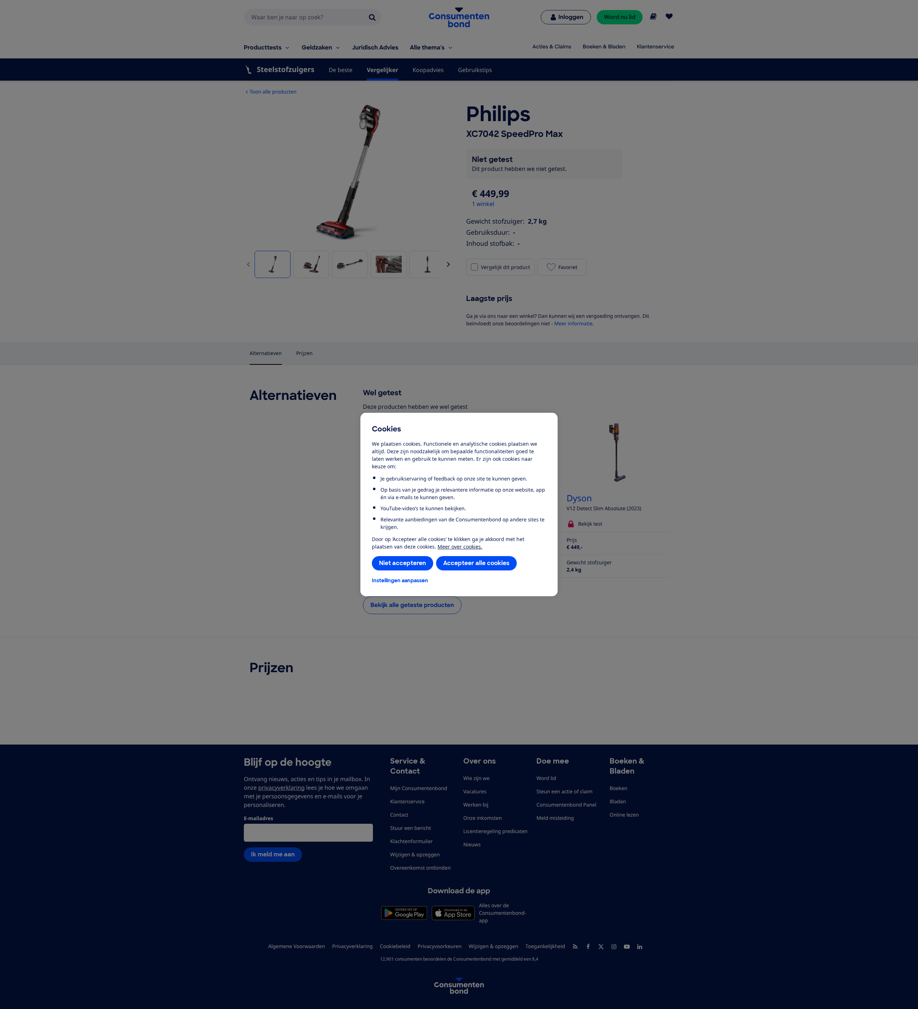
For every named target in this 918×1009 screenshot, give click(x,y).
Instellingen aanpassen (400, 580)
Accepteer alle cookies (476, 563)
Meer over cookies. (459, 546)
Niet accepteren (402, 563)
